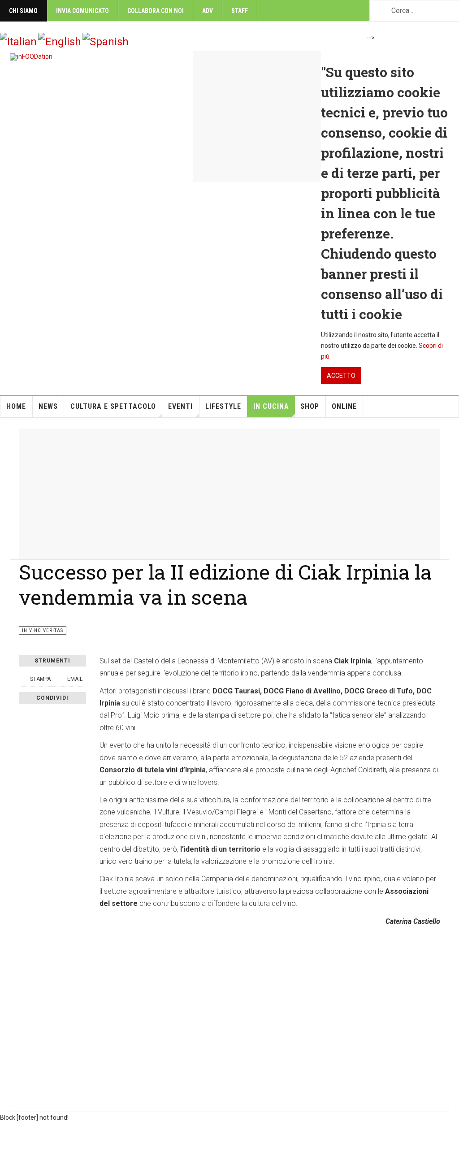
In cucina (271, 406)
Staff (239, 10)
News (48, 406)
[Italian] (18, 41)
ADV (207, 10)
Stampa (40, 679)
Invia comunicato (82, 10)
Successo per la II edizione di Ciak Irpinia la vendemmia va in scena (225, 584)
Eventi (180, 406)
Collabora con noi (155, 10)
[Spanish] (105, 41)
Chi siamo (23, 10)
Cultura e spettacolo (113, 406)
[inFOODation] (31, 57)
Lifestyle (223, 406)
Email (74, 679)
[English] (59, 41)
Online (344, 406)
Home (16, 406)
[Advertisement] (229, 491)
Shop (309, 406)
